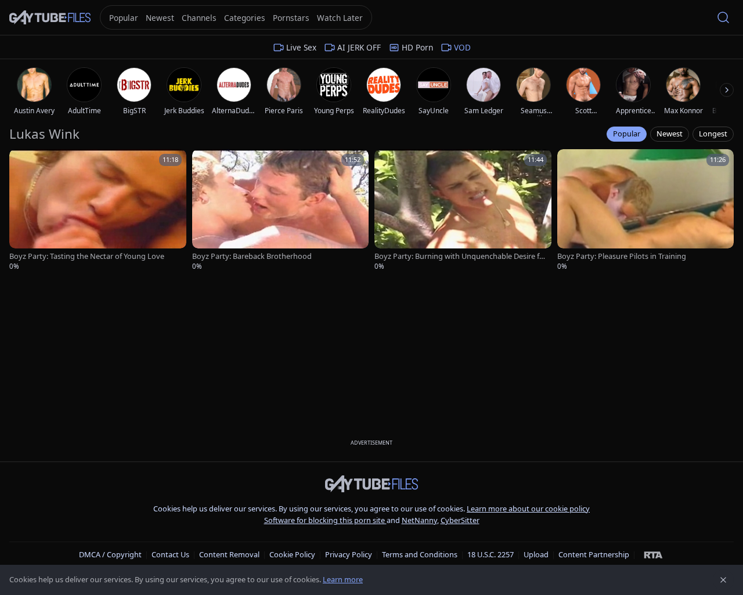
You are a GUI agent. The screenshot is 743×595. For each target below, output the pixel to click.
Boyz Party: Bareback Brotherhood (252, 256)
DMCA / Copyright (110, 554)
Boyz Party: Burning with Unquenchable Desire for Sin (459, 256)
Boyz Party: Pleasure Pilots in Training (621, 256)
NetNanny (419, 520)
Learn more (343, 579)
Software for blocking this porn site (325, 520)
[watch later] (22, 162)
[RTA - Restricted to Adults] (653, 554)
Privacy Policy (348, 554)
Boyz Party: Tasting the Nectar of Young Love (86, 256)
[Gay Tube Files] (50, 17)
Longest (713, 133)
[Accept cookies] (723, 579)
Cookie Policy (292, 554)
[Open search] (723, 17)
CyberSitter (460, 520)
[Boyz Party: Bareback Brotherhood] (280, 210)
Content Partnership (593, 554)
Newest (670, 133)
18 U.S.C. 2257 (490, 554)
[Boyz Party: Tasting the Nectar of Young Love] (97, 210)
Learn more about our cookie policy (528, 508)
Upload (536, 554)
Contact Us (170, 554)
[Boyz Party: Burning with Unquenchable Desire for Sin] (462, 210)
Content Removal (229, 554)
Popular (626, 133)
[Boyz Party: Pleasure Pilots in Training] (645, 210)
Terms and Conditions (419, 554)
